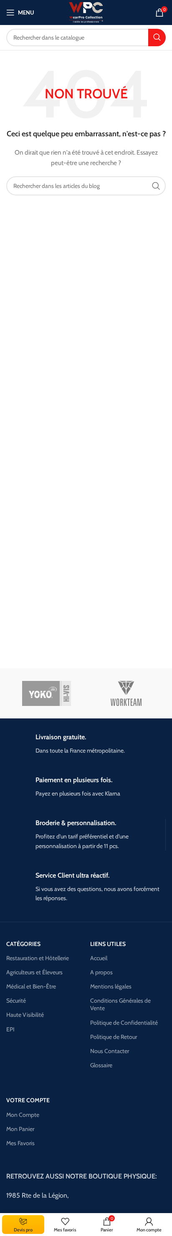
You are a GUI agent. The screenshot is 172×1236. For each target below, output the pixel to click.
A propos (101, 972)
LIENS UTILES (108, 944)
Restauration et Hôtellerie (37, 958)
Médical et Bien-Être (31, 986)
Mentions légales (111, 986)
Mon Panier (20, 1129)
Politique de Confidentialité (124, 1022)
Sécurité (16, 1000)
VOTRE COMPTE (28, 1100)
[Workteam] (126, 693)
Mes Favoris (20, 1143)
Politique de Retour (113, 1037)
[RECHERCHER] (157, 37)
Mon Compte (22, 1114)
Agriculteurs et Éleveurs (34, 972)
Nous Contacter (109, 1051)
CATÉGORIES (23, 944)
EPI (10, 1029)
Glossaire (101, 1065)
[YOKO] (46, 693)
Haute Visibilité (25, 1014)
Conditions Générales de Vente (120, 1004)
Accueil (98, 958)
